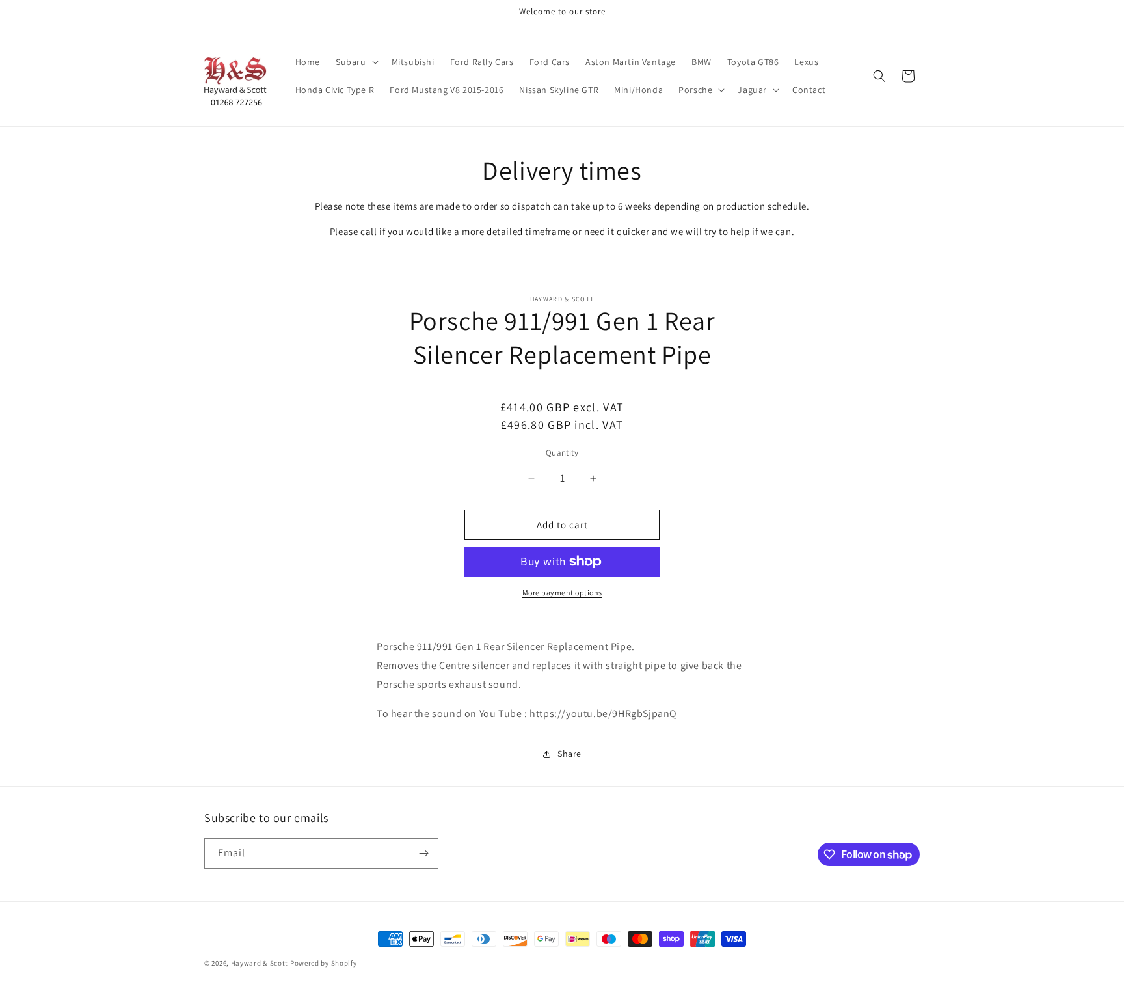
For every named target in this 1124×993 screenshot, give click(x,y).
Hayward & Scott (260, 963)
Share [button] (569, 753)
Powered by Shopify (323, 963)
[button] (356, 61)
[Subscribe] (423, 853)
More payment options (562, 592)
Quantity (562, 452)
